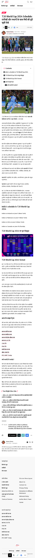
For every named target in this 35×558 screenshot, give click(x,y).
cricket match (12, 424)
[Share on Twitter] (9, 27)
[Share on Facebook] (6, 27)
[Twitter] (30, 442)
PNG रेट (4, 346)
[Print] (14, 27)
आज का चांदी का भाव (7, 334)
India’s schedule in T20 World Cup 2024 (16, 72)
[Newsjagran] (7, 2)
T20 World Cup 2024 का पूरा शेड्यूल (14, 75)
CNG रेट (4, 343)
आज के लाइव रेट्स (9, 82)
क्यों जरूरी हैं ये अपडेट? (12, 85)
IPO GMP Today (7, 355)
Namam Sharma (10, 31)
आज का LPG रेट (6, 340)
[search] (28, 2)
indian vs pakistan (22, 424)
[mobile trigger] (3, 2)
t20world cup (12, 426)
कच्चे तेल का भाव (6, 349)
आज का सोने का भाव (7, 331)
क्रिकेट (4, 12)
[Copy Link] (11, 27)
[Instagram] (32, 442)
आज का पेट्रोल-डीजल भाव (8, 337)
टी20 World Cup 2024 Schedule (23, 428)
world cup (19, 426)
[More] (17, 27)
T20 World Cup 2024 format (13, 78)
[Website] (27, 442)
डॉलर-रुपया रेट (5, 352)
